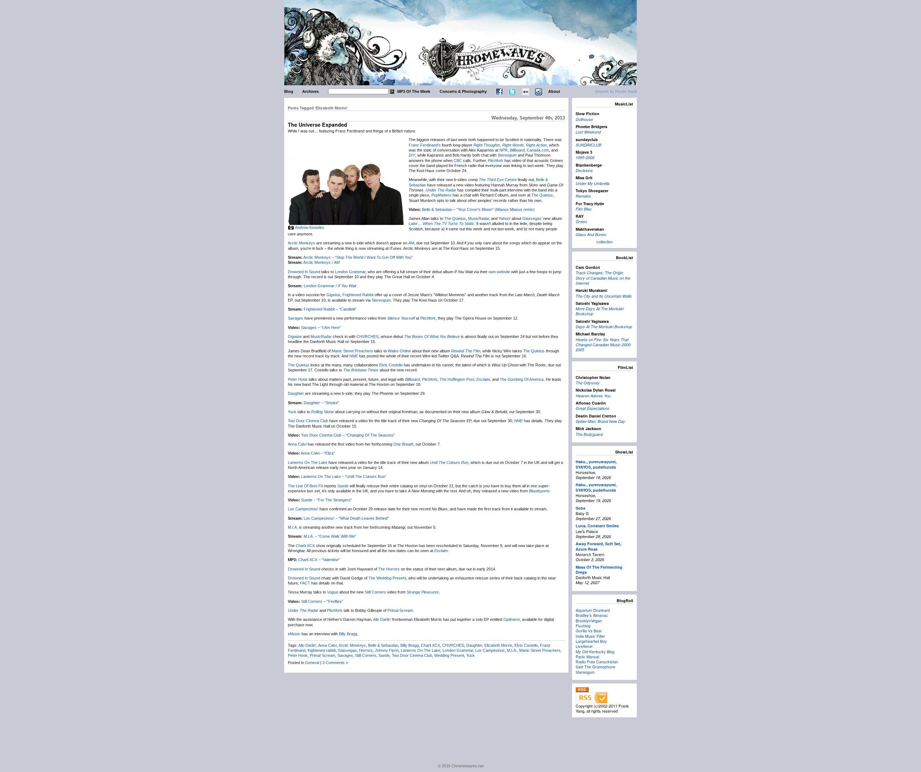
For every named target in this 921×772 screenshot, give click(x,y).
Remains (583, 196)
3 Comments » (335, 662)
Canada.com (538, 150)
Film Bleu (583, 209)
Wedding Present (449, 655)
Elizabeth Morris (498, 645)
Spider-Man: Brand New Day (600, 421)
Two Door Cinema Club (308, 421)
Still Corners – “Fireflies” (322, 601)
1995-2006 (585, 157)
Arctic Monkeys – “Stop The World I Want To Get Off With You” (358, 257)
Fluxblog (583, 625)
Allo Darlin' (307, 645)
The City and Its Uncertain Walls (604, 296)
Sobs (580, 508)
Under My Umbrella (592, 183)
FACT (305, 583)
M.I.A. (293, 527)
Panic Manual (587, 656)
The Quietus (542, 195)
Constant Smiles (603, 525)
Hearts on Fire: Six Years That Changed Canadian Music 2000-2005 (604, 345)
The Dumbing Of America (522, 379)
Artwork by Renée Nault (616, 91)
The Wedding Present (387, 578)
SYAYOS (583, 467)
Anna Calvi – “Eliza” (318, 453)
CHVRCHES (367, 336)
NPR (503, 150)
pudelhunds (604, 467)
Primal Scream (400, 610)
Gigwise (333, 295)
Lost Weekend (588, 132)
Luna (580, 525)
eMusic (294, 634)
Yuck (292, 412)
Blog (288, 91)
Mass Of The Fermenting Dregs (599, 569)
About (554, 91)
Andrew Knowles (309, 227)
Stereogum (507, 155)
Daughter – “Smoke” (321, 403)
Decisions (584, 170)
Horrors (366, 650)
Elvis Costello (391, 365)
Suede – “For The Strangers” (326, 500)
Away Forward (589, 543)
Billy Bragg (348, 634)
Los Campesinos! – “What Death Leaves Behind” (346, 518)
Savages (295, 318)
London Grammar (350, 272)
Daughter (296, 393)
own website (499, 272)
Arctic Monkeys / (321, 262)
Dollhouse (584, 119)
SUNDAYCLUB (588, 145)
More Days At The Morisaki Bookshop (599, 311)
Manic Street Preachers (352, 351)
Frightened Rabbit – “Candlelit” (330, 309)
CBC (458, 160)
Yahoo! (505, 218)
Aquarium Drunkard (593, 610)
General (312, 662)
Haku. (581, 461)
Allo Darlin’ (382, 619)
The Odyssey (588, 382)
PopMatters (441, 195)
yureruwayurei (602, 461)
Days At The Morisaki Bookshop (604, 326)
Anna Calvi (297, 444)
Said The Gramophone (595, 666)
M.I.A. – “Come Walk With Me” (330, 536)
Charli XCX (305, 545)
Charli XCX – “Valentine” (319, 559)
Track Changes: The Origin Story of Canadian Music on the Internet (603, 278)
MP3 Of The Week (413, 91)
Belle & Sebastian (383, 645)
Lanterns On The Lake (307, 462)
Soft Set (612, 543)
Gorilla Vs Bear (589, 630)
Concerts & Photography (463, 91)
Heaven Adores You (593, 395)
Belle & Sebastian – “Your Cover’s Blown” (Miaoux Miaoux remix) (478, 209)
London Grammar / (330, 286)
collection (604, 241)
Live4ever (584, 646)
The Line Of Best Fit (305, 486)
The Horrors (389, 569)
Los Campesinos (490, 650)
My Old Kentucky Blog (595, 651)
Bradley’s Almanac (592, 615)
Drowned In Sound (304, 272)
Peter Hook (298, 379)
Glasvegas (347, 650)
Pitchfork (495, 160)
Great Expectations (592, 408)
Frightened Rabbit (357, 295)
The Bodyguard (589, 434)
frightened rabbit (322, 650)
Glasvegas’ (532, 218)
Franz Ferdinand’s (425, 145)
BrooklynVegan (589, 620)
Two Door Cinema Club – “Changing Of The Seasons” (348, 435)
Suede (343, 486)
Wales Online (399, 351)
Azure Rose (587, 549)
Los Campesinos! (303, 509)
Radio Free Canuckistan (597, 661)
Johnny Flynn (387, 650)
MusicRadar (478, 218)
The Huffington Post (457, 379)
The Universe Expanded (317, 124)
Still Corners (375, 592)
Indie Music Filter (590, 636)
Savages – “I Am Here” (321, 327)
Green (581, 221)
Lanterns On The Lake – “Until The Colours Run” (343, 476)
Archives (310, 91)
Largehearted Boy (591, 641)
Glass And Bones (591, 234)
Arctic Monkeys (301, 243)
